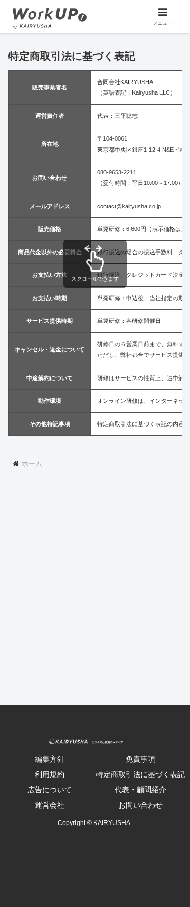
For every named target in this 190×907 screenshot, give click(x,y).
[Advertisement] (95, 596)
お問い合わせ (140, 805)
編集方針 (49, 759)
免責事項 (140, 759)
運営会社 (49, 805)
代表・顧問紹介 (140, 789)
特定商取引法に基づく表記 (140, 774)
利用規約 (49, 774)
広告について (49, 789)
